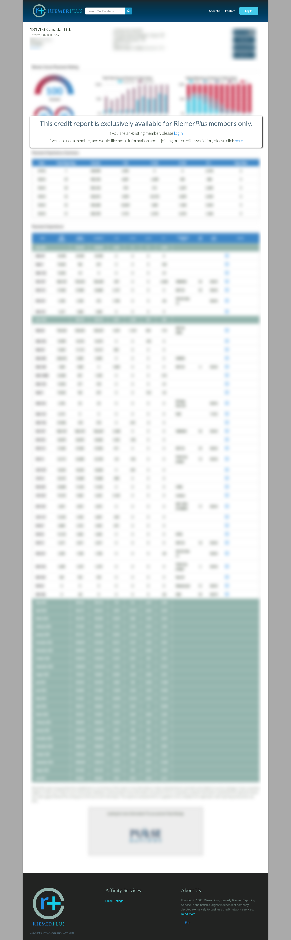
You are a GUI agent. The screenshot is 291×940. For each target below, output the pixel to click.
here (239, 140)
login (178, 133)
